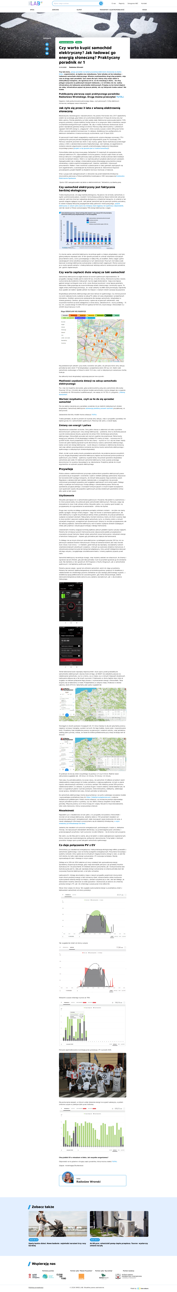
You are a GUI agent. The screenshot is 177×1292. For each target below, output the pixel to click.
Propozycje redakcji (66, 42)
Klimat (79, 10)
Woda (144, 10)
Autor (78, 1179)
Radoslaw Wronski (76, 67)
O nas (114, 3)
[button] (47, 44)
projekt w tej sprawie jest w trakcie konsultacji (91, 148)
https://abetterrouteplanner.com (98, 797)
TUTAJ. (120, 96)
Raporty (121, 3)
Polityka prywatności (36, 1287)
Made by (133, 1288)
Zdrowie (55, 10)
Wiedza (78, 42)
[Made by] (142, 1288)
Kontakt (144, 3)
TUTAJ (94, 414)
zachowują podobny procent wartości (99, 408)
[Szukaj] (101, 3)
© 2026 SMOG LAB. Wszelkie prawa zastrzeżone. (87, 1287)
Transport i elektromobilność (112, 10)
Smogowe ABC (133, 3)
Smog (32, 10)
